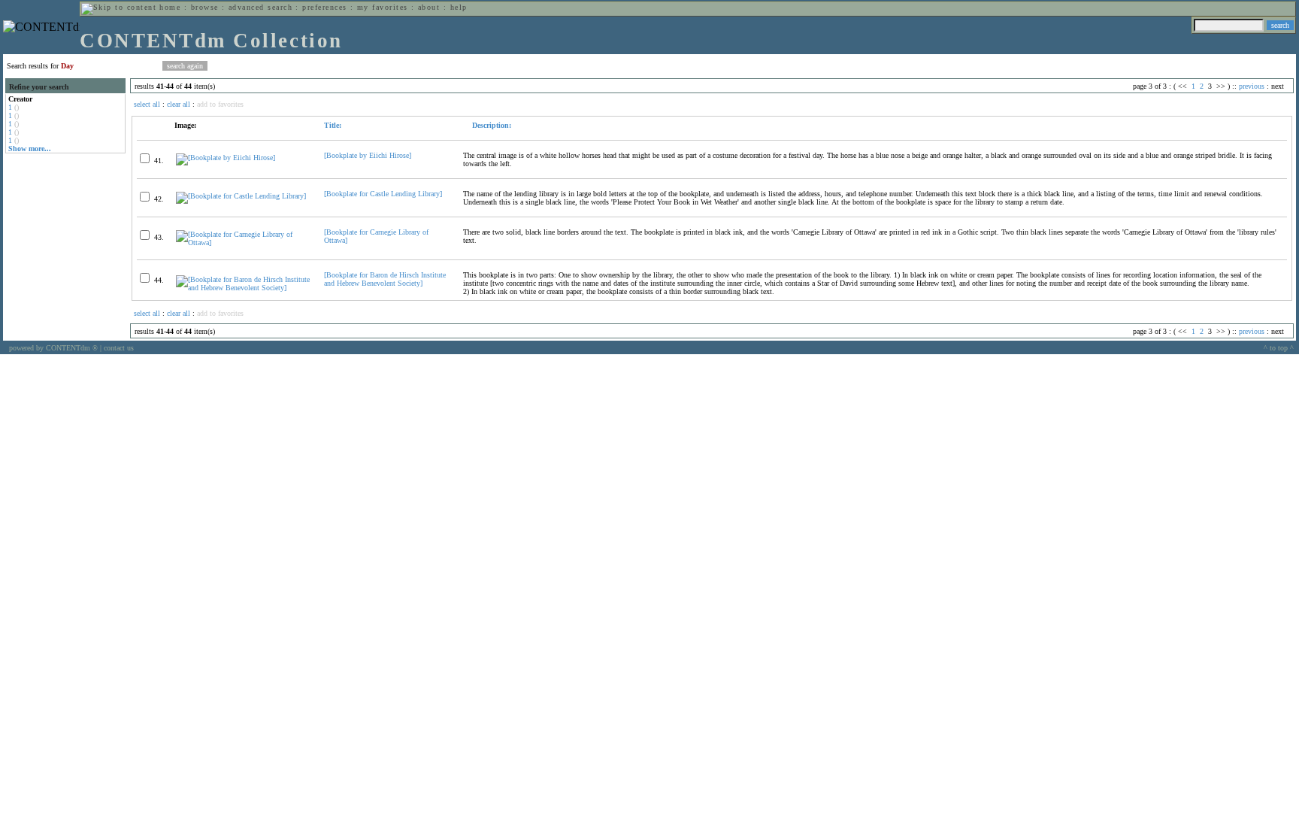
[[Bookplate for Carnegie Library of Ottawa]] (243, 242)
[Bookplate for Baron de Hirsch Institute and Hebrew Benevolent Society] (385, 279)
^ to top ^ (1279, 348)
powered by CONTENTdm (53, 348)
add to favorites (220, 104)
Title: (332, 125)
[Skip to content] (118, 7)
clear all (178, 104)
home (169, 7)
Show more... (29, 148)
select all (147, 104)
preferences (324, 7)
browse (205, 7)
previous (1251, 86)
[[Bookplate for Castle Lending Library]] (241, 196)
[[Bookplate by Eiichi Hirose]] (225, 157)
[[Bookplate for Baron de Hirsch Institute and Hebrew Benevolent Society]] (243, 288)
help (459, 7)
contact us (119, 348)
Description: (490, 125)
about (429, 7)
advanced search (260, 7)
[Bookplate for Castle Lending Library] (383, 194)
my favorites (382, 7)
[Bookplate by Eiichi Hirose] (367, 155)
